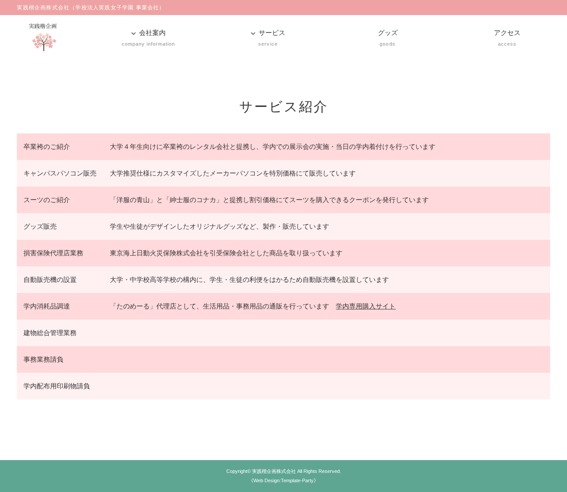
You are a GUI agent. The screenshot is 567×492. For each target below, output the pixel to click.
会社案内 (148, 38)
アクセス (507, 38)
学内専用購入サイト (366, 306)
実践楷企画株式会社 (274, 471)
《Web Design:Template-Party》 (283, 480)
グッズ (388, 38)
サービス (271, 38)
